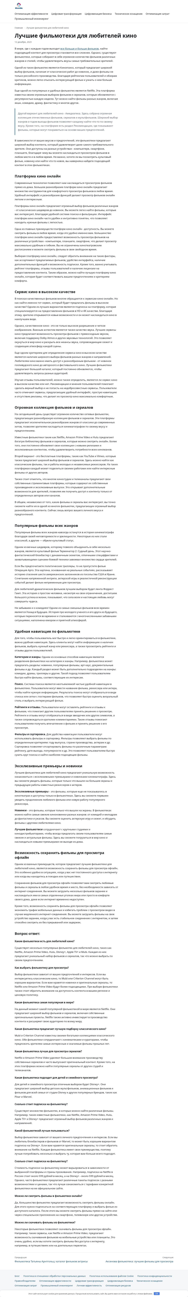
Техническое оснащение (128, 13)
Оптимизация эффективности (31, 13)
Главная (19, 27)
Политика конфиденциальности (154, 1275)
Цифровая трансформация (66, 13)
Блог (17, 1275)
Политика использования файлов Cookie (111, 1275)
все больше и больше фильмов (79, 48)
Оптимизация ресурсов (118, 1285)
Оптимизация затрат (157, 13)
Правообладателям (25, 1280)
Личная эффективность (89, 1285)
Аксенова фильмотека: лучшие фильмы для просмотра (139, 1259)
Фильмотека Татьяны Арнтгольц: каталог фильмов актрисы (51, 1259)
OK (156, 1294)
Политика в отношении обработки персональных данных (54, 1275)
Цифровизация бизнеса (98, 13)
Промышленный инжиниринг (32, 18)
